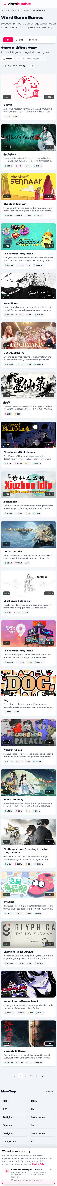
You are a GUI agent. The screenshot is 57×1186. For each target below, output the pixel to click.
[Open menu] (4, 4)
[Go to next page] (43, 1075)
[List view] (39, 66)
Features (32, 39)
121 (37, 1075)
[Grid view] (32, 66)
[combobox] (31, 58)
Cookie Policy (39, 1164)
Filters (9, 58)
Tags (8, 39)
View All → (51, 1091)
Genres (19, 39)
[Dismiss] (50, 1170)
